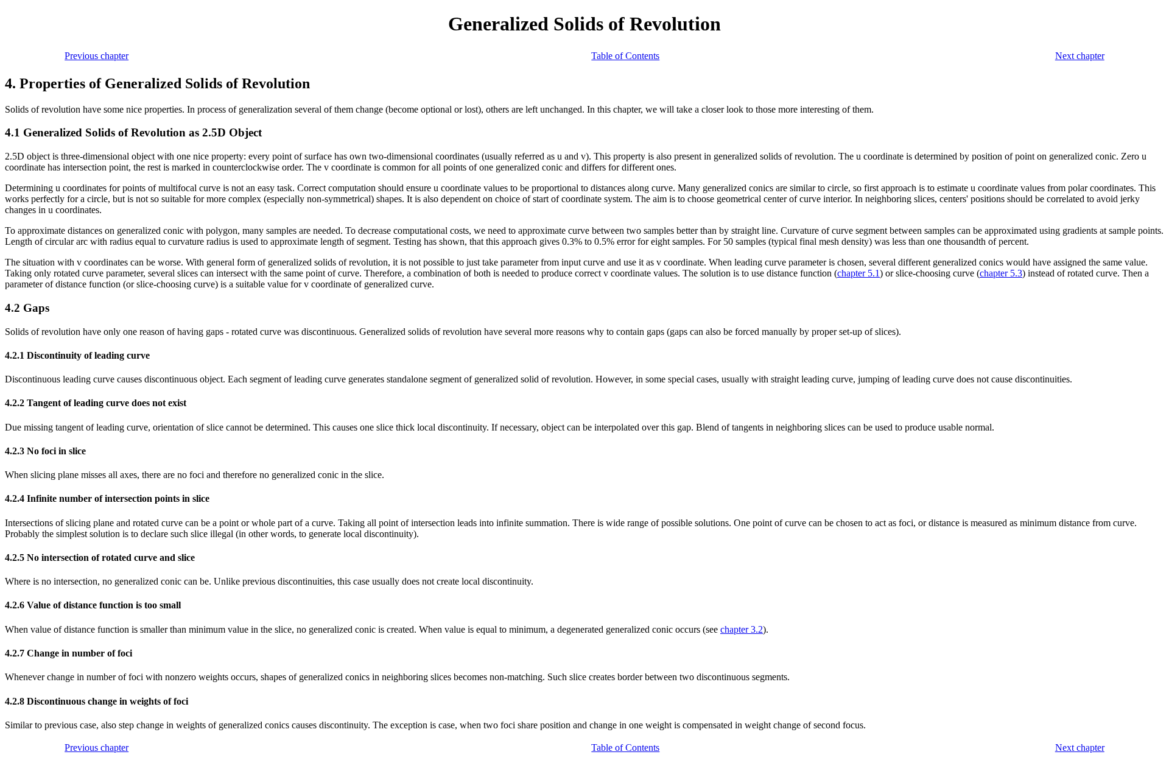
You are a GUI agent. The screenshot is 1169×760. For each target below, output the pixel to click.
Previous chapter (96, 56)
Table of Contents (625, 56)
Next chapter (1079, 56)
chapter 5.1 (858, 273)
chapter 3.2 (741, 629)
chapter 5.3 (1001, 273)
